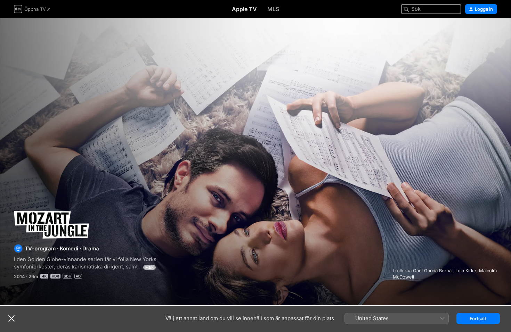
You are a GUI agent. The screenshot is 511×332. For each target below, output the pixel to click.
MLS (273, 9)
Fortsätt (478, 318)
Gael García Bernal (433, 270)
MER (149, 267)
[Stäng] (11, 318)
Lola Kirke (465, 270)
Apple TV (244, 9)
